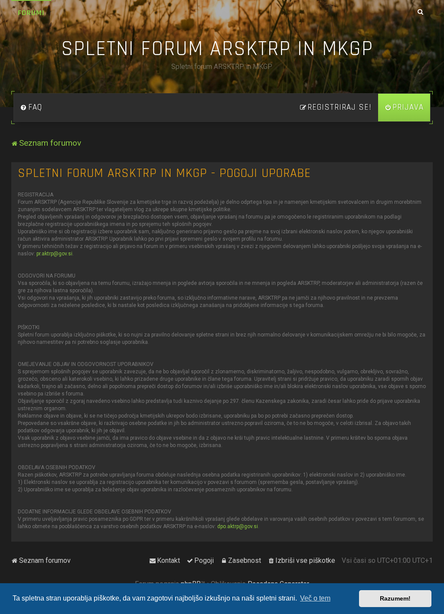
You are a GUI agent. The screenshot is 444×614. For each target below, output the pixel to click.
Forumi (31, 13)
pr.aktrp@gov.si (54, 254)
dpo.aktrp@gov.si (237, 526)
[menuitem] (31, 107)
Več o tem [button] (315, 598)
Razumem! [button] (395, 598)
